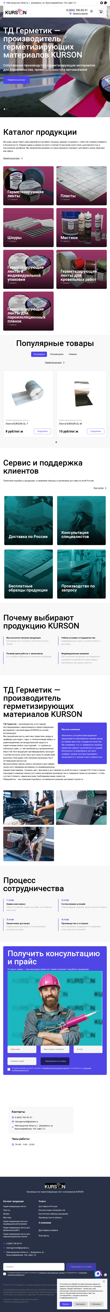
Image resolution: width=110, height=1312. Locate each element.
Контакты (44, 1235)
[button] (4, 109)
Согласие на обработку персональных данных (20, 1299)
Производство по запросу (50, 1217)
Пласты (6, 1210)
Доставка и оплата (48, 1230)
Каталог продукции (13, 1201)
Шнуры (6, 1214)
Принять (65, 1304)
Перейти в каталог (16, 80)
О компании (45, 1222)
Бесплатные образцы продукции (53, 1214)
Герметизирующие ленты (14, 1206)
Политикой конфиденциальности (15, 1302)
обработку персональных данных (56, 1068)
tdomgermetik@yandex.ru (26, 1121)
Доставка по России (48, 1206)
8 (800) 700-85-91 (77, 10)
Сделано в (91, 1307)
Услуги (42, 1201)
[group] (28, 404)
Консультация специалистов (52, 1210)
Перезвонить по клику (81, 1267)
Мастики (7, 1217)
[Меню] (91, 11)
